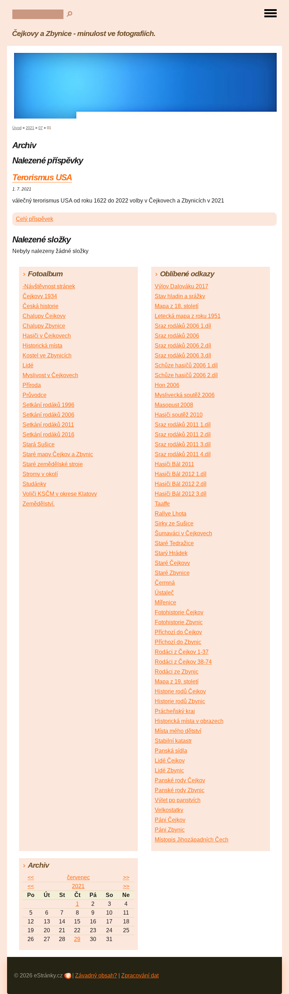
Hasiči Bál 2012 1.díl (181, 474)
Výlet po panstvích (178, 800)
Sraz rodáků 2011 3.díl (183, 444)
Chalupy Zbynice (44, 326)
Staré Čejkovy (172, 563)
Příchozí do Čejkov (178, 632)
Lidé (28, 365)
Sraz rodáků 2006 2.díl (183, 346)
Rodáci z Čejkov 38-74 (183, 662)
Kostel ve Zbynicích (47, 356)
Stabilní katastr (173, 741)
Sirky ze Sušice (174, 523)
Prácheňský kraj (175, 711)
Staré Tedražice (174, 543)
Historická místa (42, 346)
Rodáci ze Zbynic (176, 672)
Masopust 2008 (174, 405)
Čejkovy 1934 (40, 296)
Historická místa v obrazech (189, 721)
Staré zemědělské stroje (53, 464)
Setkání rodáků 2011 (48, 425)
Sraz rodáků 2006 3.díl (183, 356)
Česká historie (41, 306)
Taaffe (162, 504)
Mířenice (165, 603)
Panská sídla (171, 751)
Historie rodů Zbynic (180, 701)
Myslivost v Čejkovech (50, 375)
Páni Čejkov (170, 820)
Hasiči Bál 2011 (174, 464)
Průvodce (35, 395)
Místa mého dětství (178, 731)
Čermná (165, 583)
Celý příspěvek (34, 219)
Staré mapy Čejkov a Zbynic (58, 454)
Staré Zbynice (172, 573)
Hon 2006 (167, 385)
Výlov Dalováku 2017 (181, 286)
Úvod (16, 128)
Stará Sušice (39, 444)
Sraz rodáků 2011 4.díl (183, 454)
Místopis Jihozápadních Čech (191, 840)
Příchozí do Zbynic (178, 642)
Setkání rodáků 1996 (48, 405)
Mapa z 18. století (176, 306)
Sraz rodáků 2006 (177, 336)
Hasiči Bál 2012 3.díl (181, 494)
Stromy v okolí (40, 474)
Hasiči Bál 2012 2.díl (181, 484)
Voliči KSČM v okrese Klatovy (60, 494)
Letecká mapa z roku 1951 (188, 316)
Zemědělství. (39, 504)
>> (126, 877)
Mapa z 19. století (176, 682)
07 (40, 128)
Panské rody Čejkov (180, 780)
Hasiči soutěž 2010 (179, 415)
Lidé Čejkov (170, 761)
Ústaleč (164, 593)
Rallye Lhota (170, 514)
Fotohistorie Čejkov (179, 612)
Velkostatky (169, 810)
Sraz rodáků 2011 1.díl (183, 425)
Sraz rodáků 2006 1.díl (183, 326)
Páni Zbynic (170, 830)
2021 (30, 128)
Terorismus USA (42, 177)
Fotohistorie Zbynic (179, 622)
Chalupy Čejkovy (44, 316)
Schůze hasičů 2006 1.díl (186, 365)
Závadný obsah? (96, 975)
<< (30, 877)
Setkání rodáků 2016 (48, 435)
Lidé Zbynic (169, 770)
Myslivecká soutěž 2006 (185, 395)
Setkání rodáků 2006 (48, 415)
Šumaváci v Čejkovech (183, 533)
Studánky (34, 484)
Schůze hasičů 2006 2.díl (186, 375)
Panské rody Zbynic (179, 790)
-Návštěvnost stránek (49, 286)
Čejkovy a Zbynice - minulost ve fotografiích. (83, 33)
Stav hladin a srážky (180, 296)
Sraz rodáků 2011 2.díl (183, 435)
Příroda (32, 385)
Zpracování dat (140, 975)
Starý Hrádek (171, 553)
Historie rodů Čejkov (180, 691)
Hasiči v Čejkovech (47, 336)
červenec (78, 877)
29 (77, 939)
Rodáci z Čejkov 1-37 (182, 652)
